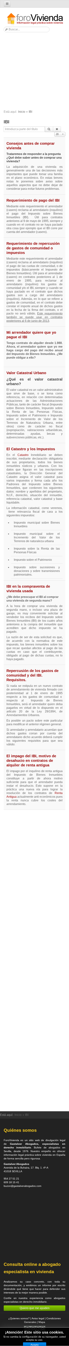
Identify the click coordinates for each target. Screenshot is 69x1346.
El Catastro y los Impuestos (30, 449)
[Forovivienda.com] (34, 19)
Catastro (23, 454)
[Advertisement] (34, 72)
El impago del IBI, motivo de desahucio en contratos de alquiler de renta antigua (31, 760)
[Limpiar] (57, 129)
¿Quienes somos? (19, 1318)
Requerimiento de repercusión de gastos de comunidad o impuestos (33, 248)
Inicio (21, 111)
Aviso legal (38, 1318)
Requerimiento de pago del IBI (33, 200)
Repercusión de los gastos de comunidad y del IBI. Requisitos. (32, 675)
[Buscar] (49, 129)
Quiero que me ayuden (34, 1308)
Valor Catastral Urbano (26, 373)
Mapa (41, 1322)
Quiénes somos (20, 1130)
